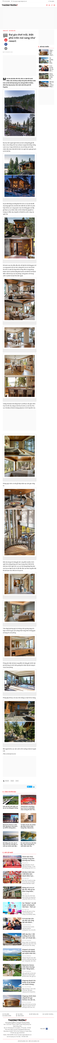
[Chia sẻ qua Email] (5, 48)
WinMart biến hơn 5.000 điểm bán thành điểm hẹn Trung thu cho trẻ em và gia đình (28, 874)
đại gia (12, 780)
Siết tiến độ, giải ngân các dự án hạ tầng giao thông (10, 807)
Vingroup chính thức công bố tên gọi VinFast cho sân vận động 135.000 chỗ (29, 998)
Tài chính (19, 1014)
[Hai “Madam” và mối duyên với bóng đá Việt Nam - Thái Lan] (12, 908)
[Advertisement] (28, 18)
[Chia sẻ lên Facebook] (5, 44)
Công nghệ (20, 1015)
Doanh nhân (7, 1015)
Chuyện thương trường (49, 1014)
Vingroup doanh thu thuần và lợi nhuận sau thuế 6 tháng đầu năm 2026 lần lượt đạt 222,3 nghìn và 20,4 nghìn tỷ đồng (29, 982)
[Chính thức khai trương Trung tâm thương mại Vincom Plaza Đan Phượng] (12, 862)
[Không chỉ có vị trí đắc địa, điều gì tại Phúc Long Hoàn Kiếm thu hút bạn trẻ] (12, 893)
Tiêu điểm (6, 1014)
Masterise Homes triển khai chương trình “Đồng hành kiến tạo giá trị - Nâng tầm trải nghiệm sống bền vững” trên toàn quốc (28, 967)
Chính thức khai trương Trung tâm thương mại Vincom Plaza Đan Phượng (29, 859)
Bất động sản (34, 1014)
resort (17, 780)
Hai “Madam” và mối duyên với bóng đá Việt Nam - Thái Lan (29, 905)
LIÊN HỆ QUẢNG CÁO (23, 1041)
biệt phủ (7, 780)
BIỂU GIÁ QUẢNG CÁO (34, 1041)
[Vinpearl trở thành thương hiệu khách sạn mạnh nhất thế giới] (12, 954)
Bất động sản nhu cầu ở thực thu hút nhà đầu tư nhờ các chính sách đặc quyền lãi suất (10, 844)
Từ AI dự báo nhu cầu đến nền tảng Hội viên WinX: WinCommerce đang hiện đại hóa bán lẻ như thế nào (29, 921)
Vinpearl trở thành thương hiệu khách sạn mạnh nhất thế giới (28, 952)
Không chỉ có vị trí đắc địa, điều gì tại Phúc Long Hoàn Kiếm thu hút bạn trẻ (28, 890)
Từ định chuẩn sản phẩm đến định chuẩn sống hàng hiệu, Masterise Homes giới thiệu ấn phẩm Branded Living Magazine (28, 826)
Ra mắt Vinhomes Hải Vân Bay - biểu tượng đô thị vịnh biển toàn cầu (28, 844)
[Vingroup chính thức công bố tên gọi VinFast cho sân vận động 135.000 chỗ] (12, 1001)
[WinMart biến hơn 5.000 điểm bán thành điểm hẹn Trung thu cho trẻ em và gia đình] (12, 877)
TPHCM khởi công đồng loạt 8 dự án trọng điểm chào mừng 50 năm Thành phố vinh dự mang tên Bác (28, 808)
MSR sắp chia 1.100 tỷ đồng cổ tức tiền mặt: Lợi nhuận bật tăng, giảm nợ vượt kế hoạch (28, 936)
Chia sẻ (30, 786)
